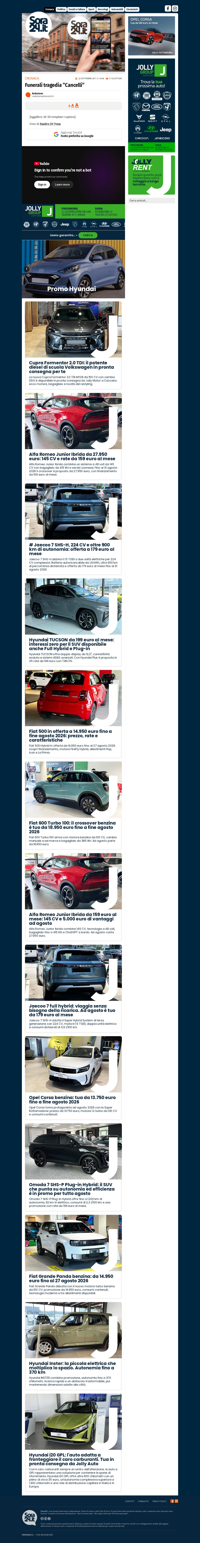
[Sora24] (172, 1501)
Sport (91, 9)
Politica (61, 9)
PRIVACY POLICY (159, 1501)
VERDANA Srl (27, 1535)
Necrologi (103, 9)
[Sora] (38, 38)
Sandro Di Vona (50, 124)
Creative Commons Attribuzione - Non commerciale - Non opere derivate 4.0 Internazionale (87, 1513)
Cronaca (49, 9)
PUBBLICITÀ (143, 1501)
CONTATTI (129, 1501)
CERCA (88, 235)
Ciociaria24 (132, 9)
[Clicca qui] (73, 175)
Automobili (117, 9)
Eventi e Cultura (77, 9)
